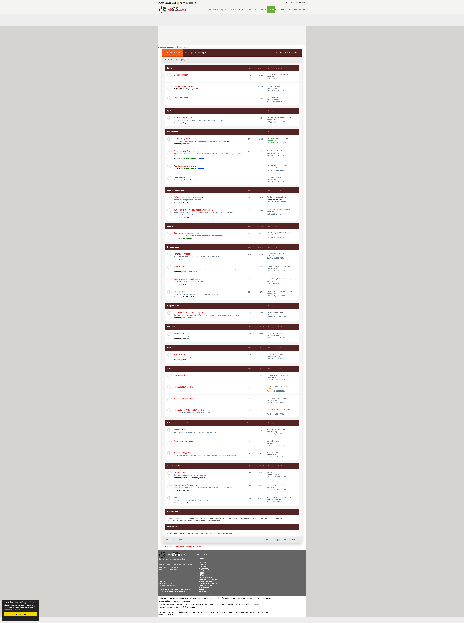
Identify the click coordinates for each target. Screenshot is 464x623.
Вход (303, 3)
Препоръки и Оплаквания (186, 485)
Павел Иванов (190, 158)
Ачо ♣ (185, 259)
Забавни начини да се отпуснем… (280, 291)
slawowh (272, 268)
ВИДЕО (263, 10)
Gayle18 (272, 179)
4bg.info (221, 598)
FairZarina (272, 235)
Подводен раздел (182, 97)
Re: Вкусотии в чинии (275, 333)
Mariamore (233, 533)
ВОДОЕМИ (223, 10)
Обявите (270, 472)
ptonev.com (212, 598)
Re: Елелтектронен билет (277, 197)
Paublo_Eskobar (189, 297)
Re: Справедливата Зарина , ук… (279, 233)
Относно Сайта (173, 465)
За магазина (179, 429)
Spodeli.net (257, 598)
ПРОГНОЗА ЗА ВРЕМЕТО (208, 583)
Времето (171, 111)
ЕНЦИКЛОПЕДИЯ (245, 10)
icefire (271, 487)
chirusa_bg (273, 431)
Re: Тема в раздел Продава (277, 485)
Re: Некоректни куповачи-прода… (280, 398)
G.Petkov (272, 88)
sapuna (186, 144)
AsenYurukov (274, 168)
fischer (271, 377)
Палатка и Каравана (183, 254)
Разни (176, 497)
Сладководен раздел (183, 86)
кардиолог (267, 598)
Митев (272, 389)
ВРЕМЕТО (202, 565)
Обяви (170, 368)
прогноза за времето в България (238, 598)
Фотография (179, 291)
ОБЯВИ (294, 10)
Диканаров (273, 100)
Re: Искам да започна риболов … (279, 209)
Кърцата (186, 123)
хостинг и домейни (243, 604)
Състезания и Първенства (186, 151)
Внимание (171, 347)
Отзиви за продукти (183, 441)
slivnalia (272, 400)
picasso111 (273, 153)
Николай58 (273, 474)
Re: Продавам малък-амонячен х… (280, 409)
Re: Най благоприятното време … (279, 117)
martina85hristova (275, 335)
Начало (167, 540)
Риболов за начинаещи (177, 190)
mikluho (272, 314)
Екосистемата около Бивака (187, 279)
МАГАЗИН (301, 10)
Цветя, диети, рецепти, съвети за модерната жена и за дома (209, 604)
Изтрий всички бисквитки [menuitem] (174, 547)
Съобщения (179, 472)
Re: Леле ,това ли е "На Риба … (278, 138)
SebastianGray (274, 119)
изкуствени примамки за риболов (182, 598)
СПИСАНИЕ (233, 10)
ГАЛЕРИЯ (256, 10)
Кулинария (171, 326)
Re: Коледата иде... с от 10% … (278, 375)
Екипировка (179, 266)
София (189, 3)
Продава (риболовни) (184, 386)
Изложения (179, 177)
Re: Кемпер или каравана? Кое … (279, 254)
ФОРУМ (271, 10)
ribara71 (272, 412)
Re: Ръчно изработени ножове (278, 386)
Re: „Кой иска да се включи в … (279, 74)
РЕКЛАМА (162, 581)
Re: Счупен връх (273, 452)
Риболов (170, 68)
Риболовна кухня (182, 333)
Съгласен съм (20, 614)
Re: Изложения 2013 (274, 177)
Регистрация (292, 3)
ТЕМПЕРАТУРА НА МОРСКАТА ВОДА (205, 586)
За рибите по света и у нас (186, 233)
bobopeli (187, 360)
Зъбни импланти (190, 607)
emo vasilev (187, 238)
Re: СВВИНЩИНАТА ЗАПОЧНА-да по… (281, 279)
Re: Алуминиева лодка (275, 312)
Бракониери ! (180, 354)
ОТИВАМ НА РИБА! (282, 10)
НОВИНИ (208, 10)
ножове (255, 604)
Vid (270, 281)
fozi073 (272, 256)
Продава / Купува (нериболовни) (189, 409)
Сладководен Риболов (193, 89)
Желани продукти (182, 452)
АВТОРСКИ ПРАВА (165, 583)
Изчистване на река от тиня (277, 166)
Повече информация (12, 609)
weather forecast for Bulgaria (170, 607)
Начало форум (178, 540)
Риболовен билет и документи (188, 197)
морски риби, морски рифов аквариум (174, 601)
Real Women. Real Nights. (276, 151)
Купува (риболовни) (183, 398)
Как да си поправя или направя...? (190, 312)
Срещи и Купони (182, 138)
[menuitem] (195, 53)
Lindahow (272, 443)
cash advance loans (274, 441)
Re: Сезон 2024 (272, 97)
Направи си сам (173, 306)
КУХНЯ (215, 10)
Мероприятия (173, 132)
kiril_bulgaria (273, 356)
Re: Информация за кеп (276, 429)
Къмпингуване (173, 247)
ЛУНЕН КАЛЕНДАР (205, 581)
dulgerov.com (177, 604)
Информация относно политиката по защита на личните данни (174, 590)
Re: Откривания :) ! (274, 86)
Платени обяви (181, 375)
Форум (185, 47)
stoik (271, 77)
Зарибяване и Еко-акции (185, 166)
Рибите (170, 226)
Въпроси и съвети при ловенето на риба (193, 209)
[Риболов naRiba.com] (172, 9)
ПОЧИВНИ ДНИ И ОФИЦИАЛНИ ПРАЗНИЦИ (208, 578)
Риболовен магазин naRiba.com (180, 423)
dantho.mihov (275, 199)
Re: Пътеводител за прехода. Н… (279, 497)
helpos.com (201, 598)
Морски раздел (181, 74)
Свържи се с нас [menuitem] (194, 547)
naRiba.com (178, 47)
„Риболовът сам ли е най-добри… (280, 266)
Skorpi (272, 140)
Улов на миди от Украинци (277, 354)
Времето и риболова (183, 117)
